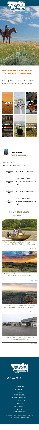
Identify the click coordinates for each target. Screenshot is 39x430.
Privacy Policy (24, 417)
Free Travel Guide (19, 153)
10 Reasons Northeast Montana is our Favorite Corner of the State (19, 275)
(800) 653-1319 (13, 378)
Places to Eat (19, 406)
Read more (33, 248)
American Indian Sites (19, 398)
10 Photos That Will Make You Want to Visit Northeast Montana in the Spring (19, 306)
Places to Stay (19, 400)
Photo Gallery (19, 395)
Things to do (19, 386)
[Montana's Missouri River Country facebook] (16, 382)
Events (19, 409)
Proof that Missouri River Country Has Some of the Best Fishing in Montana (19, 243)
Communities (19, 403)
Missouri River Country (15, 164)
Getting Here (19, 389)
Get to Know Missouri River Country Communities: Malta (19, 338)
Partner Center (19, 412)
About (19, 392)
